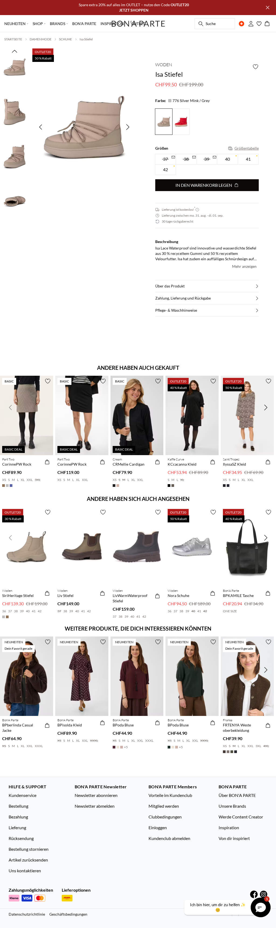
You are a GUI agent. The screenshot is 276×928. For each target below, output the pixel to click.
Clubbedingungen (165, 816)
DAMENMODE (40, 39)
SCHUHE (65, 39)
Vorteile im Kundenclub (170, 795)
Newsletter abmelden (95, 806)
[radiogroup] (207, 164)
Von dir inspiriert (234, 838)
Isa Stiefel (86, 39)
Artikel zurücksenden (28, 859)
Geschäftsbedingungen (68, 914)
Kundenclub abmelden (169, 838)
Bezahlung (18, 816)
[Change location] (241, 23)
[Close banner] (268, 7)
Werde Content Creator (241, 816)
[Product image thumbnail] (14, 67)
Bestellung (18, 806)
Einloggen (158, 827)
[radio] (227, 159)
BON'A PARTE (84, 23)
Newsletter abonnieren (96, 795)
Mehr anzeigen (244, 266)
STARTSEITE (13, 39)
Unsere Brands (232, 806)
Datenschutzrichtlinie (27, 914)
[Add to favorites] (255, 66)
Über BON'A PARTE (237, 795)
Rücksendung (21, 838)
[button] (207, 286)
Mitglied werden (164, 806)
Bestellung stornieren (29, 849)
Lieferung (17, 827)
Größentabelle (246, 148)
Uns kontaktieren (25, 870)
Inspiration (229, 827)
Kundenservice (22, 795)
